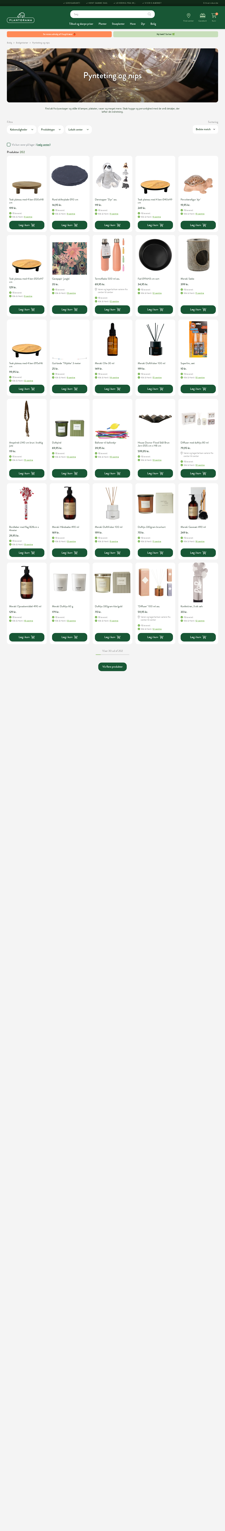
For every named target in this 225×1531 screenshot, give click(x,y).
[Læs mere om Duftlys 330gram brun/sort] (155, 503)
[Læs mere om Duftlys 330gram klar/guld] (112, 582)
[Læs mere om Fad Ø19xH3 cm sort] (155, 255)
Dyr (143, 24)
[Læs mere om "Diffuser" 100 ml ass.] (155, 582)
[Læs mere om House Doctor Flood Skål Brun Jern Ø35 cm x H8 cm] (155, 419)
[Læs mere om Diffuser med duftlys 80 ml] (198, 419)
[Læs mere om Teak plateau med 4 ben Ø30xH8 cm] (27, 175)
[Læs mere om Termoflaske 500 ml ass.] (112, 255)
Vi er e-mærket (153, 3)
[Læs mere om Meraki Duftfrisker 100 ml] (155, 339)
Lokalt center (75, 130)
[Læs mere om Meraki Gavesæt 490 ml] (198, 503)
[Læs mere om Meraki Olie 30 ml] (112, 339)
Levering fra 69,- (126, 3)
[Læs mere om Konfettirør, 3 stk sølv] (198, 582)
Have (133, 24)
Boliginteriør (22, 42)
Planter (103, 24)
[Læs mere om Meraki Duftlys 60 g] (70, 582)
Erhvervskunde (210, 3)
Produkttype (48, 130)
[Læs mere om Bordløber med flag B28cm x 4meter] (27, 503)
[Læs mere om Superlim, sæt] (198, 339)
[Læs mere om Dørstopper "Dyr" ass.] (112, 175)
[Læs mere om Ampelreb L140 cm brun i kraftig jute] (27, 419)
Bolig (153, 24)
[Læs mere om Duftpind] (70, 419)
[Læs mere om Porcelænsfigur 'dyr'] (198, 175)
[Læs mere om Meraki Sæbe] (198, 255)
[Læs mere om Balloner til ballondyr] (112, 419)
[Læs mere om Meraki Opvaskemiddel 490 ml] (27, 582)
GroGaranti (73, 3)
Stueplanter (118, 24)
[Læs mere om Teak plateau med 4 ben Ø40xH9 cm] (155, 175)
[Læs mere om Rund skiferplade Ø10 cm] (70, 175)
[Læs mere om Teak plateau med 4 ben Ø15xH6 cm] (27, 339)
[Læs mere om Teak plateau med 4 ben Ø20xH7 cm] (27, 255)
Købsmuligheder (18, 130)
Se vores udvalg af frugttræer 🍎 (59, 34)
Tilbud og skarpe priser (81, 24)
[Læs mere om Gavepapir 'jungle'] (70, 255)
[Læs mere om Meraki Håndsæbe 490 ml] (70, 503)
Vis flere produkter (112, 667)
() (43, 144)
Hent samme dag (98, 3)
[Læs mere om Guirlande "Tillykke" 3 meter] (70, 339)
